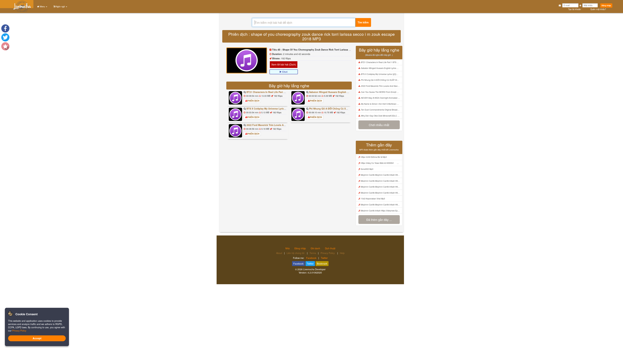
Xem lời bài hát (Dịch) (283, 64)
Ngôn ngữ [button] (60, 6)
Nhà (287, 248)
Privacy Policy (328, 253)
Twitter (324, 258)
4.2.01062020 (315, 272)
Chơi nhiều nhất (379, 125)
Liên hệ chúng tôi (296, 253)
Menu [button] (42, 6)
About (279, 253)
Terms (313, 253)
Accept (37, 338)
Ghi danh (315, 248)
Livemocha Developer (314, 269)
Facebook (311, 258)
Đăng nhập (606, 5)
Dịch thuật (330, 248)
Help (342, 253)
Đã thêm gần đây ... (379, 219)
